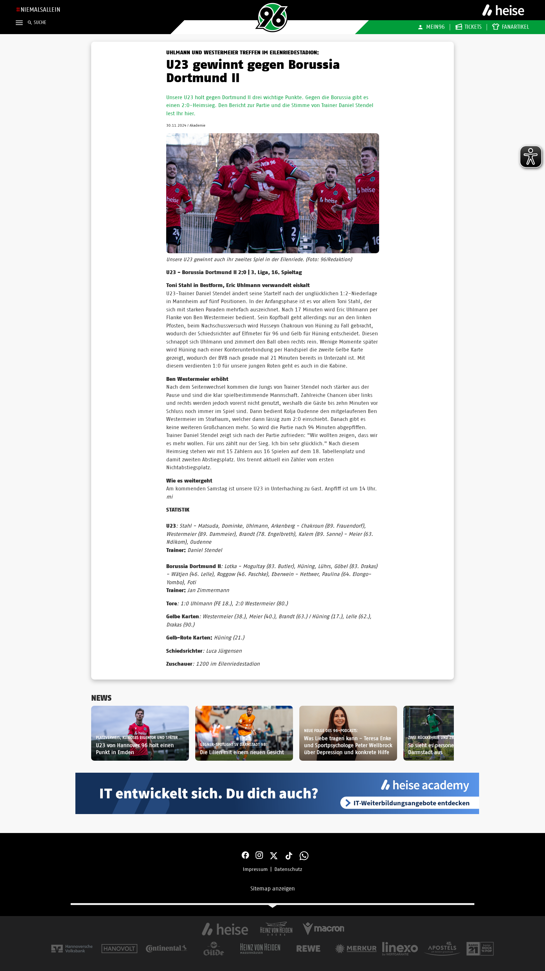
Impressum (255, 869)
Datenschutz (288, 869)
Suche (40, 22)
